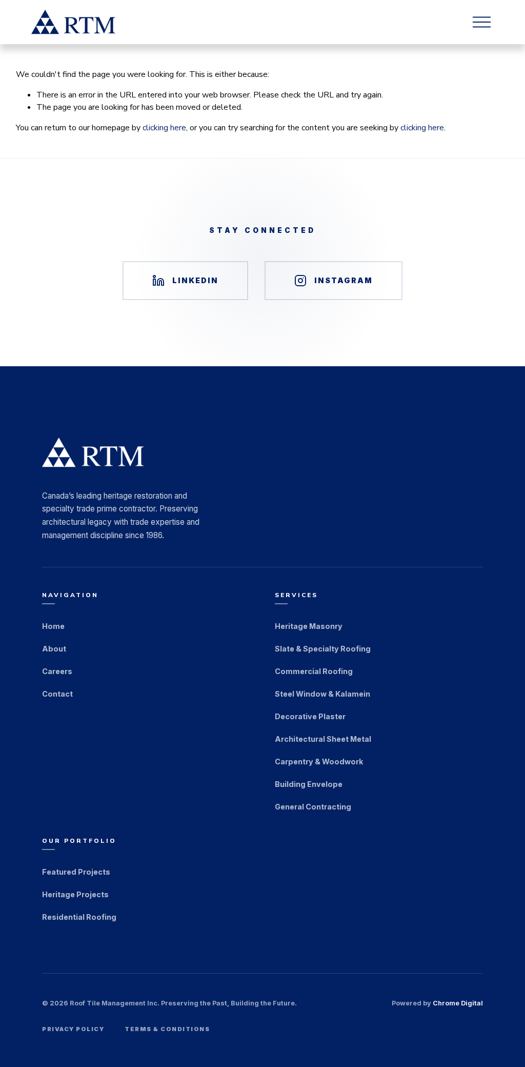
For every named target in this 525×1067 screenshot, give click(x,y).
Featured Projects (76, 871)
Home (53, 626)
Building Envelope (308, 784)
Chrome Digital (458, 1003)
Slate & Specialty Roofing (323, 648)
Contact (57, 693)
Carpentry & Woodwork (319, 761)
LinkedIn (195, 280)
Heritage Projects (75, 894)
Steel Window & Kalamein (322, 693)
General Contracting (313, 806)
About (54, 648)
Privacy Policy (73, 1029)
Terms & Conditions (167, 1029)
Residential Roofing (79, 917)
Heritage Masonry (308, 626)
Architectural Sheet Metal (323, 739)
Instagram (343, 280)
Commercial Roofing (314, 671)
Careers (57, 671)
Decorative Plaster (310, 716)
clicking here (164, 127)
